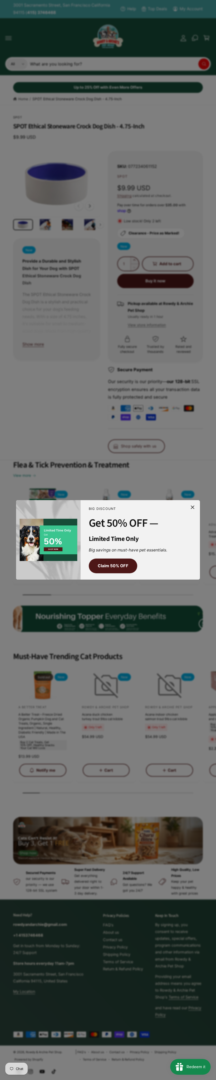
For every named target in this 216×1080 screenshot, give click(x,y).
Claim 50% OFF (113, 565)
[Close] (192, 507)
